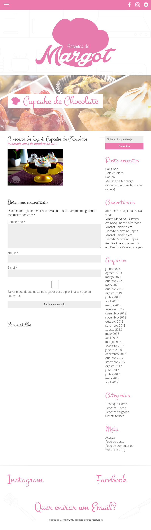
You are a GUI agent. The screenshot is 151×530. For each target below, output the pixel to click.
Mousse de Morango (119, 181)
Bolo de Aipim (114, 173)
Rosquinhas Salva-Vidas (125, 223)
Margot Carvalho (116, 227)
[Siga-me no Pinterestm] (146, 4)
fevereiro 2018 (114, 346)
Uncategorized (114, 416)
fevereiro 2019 (114, 309)
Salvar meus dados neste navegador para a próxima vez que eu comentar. (49, 294)
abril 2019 (111, 301)
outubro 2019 (114, 289)
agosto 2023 (113, 273)
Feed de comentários (119, 446)
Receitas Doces (115, 408)
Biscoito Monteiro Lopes (121, 231)
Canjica (110, 177)
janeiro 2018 (113, 350)
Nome (13, 253)
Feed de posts (114, 442)
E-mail (13, 267)
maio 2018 (112, 334)
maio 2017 (112, 378)
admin (109, 211)
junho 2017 (112, 374)
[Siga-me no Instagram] (137, 4)
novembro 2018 (115, 317)
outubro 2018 (114, 321)
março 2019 (113, 305)
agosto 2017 (113, 366)
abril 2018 (111, 338)
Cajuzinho (111, 169)
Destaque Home (116, 404)
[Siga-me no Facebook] (129, 4)
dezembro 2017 (115, 354)
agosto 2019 (113, 293)
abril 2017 (111, 382)
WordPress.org (115, 450)
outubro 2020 (114, 281)
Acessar (110, 437)
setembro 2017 (115, 362)
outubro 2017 (114, 358)
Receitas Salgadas (117, 412)
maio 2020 (112, 285)
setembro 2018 (115, 325)
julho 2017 (112, 370)
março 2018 (113, 342)
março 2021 (113, 277)
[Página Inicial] (75, 66)
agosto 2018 (113, 330)
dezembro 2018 (115, 313)
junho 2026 (112, 269)
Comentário (16, 222)
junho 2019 (112, 297)
